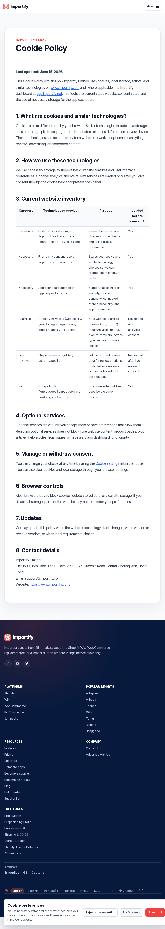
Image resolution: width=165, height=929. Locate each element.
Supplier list (12, 798)
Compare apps (14, 767)
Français (69, 890)
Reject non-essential (100, 912)
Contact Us (93, 748)
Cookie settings (107, 463)
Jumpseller (12, 718)
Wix (6, 699)
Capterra (38, 872)
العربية (97, 890)
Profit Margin (13, 816)
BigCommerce (14, 712)
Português (51, 890)
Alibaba (91, 699)
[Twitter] (26, 663)
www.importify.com (65, 87)
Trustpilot (11, 872)
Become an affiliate (17, 780)
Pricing (8, 754)
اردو (110, 890)
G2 (25, 872)
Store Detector (14, 841)
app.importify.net (49, 94)
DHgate (91, 725)
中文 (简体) (126, 890)
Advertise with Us (98, 754)
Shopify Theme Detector (21, 847)
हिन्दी (140, 890)
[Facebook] (8, 663)
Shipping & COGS (16, 834)
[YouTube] (17, 663)
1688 (89, 712)
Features (10, 748)
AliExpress (93, 693)
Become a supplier (17, 773)
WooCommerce (15, 706)
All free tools (13, 853)
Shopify (9, 693)
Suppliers (10, 761)
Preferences (131, 912)
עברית (84, 890)
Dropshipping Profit (17, 822)
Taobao (91, 706)
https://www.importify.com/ (50, 584)
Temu (90, 718)
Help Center (12, 792)
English (17, 890)
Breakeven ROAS (15, 828)
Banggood (93, 731)
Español (33, 890)
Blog (7, 786)
